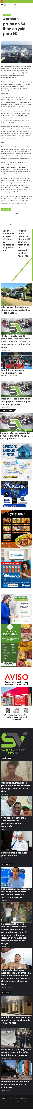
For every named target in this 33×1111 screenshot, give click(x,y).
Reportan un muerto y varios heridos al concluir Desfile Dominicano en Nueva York (16, 1052)
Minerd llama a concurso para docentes (14, 854)
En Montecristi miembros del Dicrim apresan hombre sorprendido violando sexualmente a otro (16, 893)
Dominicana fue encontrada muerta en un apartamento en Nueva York (16, 1020)
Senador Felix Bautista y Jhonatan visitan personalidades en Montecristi (13, 822)
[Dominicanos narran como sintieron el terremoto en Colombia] (16, 1070)
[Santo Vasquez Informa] (11, 5)
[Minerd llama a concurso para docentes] (16, 841)
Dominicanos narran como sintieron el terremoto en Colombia (15, 1084)
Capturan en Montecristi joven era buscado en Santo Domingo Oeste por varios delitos (15, 787)
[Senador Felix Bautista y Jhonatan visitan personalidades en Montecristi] (16, 806)
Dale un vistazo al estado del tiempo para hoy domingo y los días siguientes (16, 436)
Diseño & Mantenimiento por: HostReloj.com (16, 1101)
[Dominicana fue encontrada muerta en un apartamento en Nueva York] (16, 1006)
